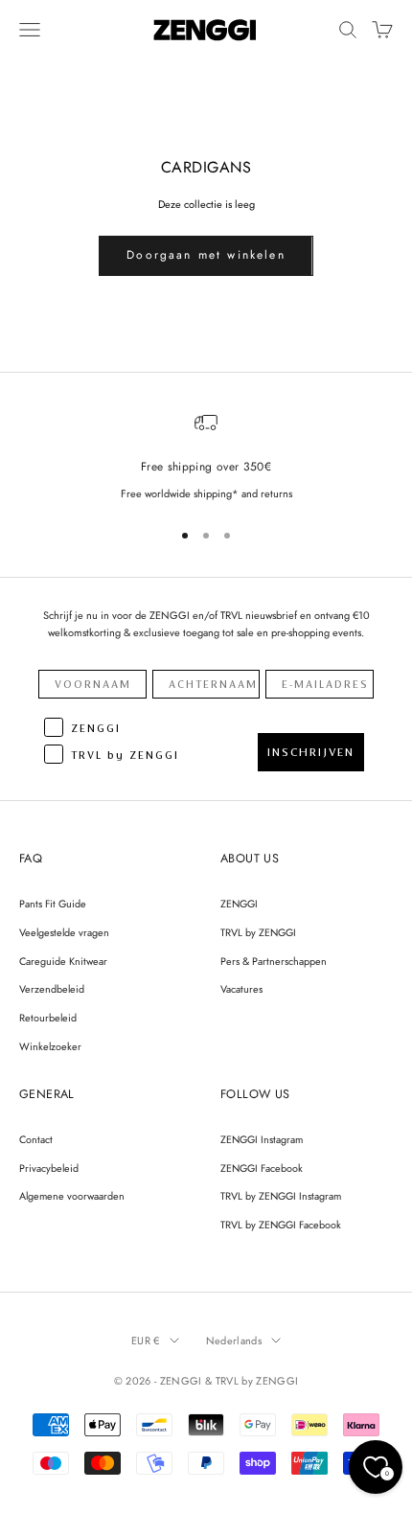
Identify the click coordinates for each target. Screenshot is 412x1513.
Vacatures (241, 989)
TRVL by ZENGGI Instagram (280, 1196)
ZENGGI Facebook (261, 1168)
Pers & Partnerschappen (273, 961)
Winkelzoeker (50, 1046)
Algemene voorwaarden (72, 1196)
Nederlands (234, 1340)
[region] (206, 456)
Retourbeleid (48, 1017)
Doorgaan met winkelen (205, 255)
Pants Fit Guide (52, 903)
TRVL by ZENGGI (258, 932)
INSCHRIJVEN (311, 752)
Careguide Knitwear (63, 961)
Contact (36, 1139)
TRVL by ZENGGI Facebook (280, 1224)
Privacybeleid (49, 1168)
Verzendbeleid (51, 989)
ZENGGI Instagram (261, 1139)
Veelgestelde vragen (64, 932)
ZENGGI (239, 903)
